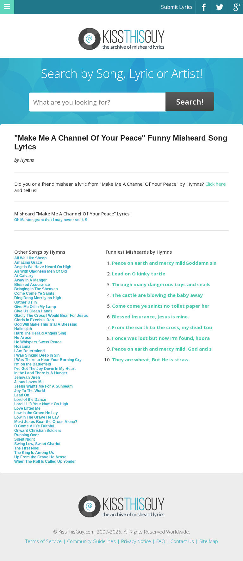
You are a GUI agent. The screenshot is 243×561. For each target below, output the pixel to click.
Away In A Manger (30, 280)
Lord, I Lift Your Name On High (41, 404)
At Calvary (24, 276)
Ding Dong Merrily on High (37, 298)
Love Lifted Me (27, 408)
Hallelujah (23, 329)
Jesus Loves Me (29, 382)
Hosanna (22, 346)
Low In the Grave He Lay (36, 413)
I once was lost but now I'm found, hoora (161, 338)
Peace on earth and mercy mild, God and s (162, 349)
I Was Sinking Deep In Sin (36, 355)
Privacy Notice (136, 541)
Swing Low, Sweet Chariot (37, 444)
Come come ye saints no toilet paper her (160, 306)
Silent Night (24, 439)
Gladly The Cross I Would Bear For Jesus (51, 315)
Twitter (219, 10)
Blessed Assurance (32, 284)
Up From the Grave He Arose (40, 457)
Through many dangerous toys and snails (161, 284)
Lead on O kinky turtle (138, 273)
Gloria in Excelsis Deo (34, 320)
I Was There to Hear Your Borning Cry (48, 360)
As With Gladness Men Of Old (40, 271)
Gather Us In (25, 302)
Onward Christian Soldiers (37, 430)
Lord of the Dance (30, 399)
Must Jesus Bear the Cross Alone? (45, 421)
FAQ (160, 541)
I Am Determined (29, 351)
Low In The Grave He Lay (36, 417)
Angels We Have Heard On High (42, 267)
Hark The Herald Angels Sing (40, 333)
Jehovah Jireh (27, 377)
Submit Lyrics (177, 6)
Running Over (26, 435)
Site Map (208, 541)
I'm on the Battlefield (32, 364)
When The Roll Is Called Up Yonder (45, 461)
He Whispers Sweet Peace (38, 342)
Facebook (203, 10)
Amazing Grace (28, 262)
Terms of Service (43, 541)
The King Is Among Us (34, 452)
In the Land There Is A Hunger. (41, 373)
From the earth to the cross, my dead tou (162, 327)
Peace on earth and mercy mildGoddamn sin (164, 263)
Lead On (21, 395)
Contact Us (182, 541)
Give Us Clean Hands (33, 311)
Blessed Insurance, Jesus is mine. (150, 316)
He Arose (22, 337)
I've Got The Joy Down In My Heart (45, 368)
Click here (215, 184)
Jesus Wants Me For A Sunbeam (43, 386)
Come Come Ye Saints (34, 293)
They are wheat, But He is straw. (151, 359)
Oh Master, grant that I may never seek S (50, 220)
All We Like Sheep (30, 258)
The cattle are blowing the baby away (157, 295)
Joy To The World (29, 391)
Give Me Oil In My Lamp (35, 307)
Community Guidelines (91, 541)
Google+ (235, 10)
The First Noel (26, 448)
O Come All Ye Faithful (34, 426)
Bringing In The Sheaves (36, 289)
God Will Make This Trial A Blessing (45, 324)
